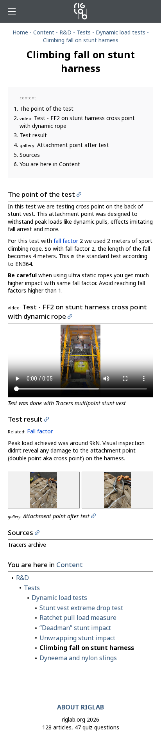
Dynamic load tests (120, 32)
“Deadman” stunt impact (75, 627)
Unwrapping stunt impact (77, 638)
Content (43, 32)
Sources (30, 154)
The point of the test (46, 108)
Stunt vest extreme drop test (81, 607)
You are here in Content (50, 164)
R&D (65, 32)
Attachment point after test (64, 145)
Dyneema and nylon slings (78, 658)
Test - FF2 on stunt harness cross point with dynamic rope (77, 121)
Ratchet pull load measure (77, 617)
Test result (33, 135)
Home (20, 32)
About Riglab (80, 707)
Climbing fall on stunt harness (86, 647)
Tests (84, 32)
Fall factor (40, 431)
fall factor (66, 240)
